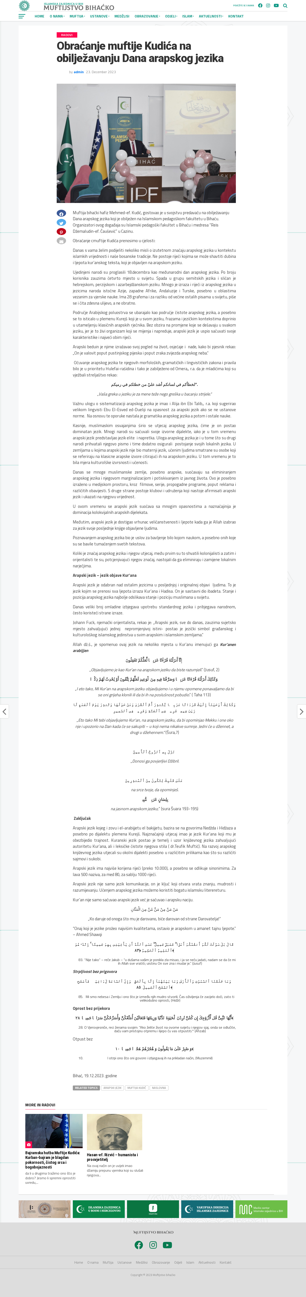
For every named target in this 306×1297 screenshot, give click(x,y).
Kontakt (236, 16)
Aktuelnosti (210, 16)
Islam (187, 16)
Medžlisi (121, 16)
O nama (56, 16)
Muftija (76, 16)
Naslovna (159, 1087)
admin (79, 72)
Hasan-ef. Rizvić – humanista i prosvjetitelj (112, 1157)
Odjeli (170, 16)
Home (39, 16)
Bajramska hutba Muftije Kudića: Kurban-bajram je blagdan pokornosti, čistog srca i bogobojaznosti (52, 1159)
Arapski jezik (112, 1087)
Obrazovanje (146, 16)
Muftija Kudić (136, 1087)
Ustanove (99, 16)
